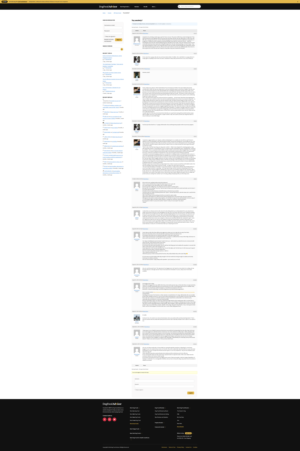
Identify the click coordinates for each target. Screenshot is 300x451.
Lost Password (107, 41)
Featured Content (159, 427)
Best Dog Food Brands (183, 408)
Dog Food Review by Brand (161, 411)
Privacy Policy (180, 447)
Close (298, 2)
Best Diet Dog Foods (135, 433)
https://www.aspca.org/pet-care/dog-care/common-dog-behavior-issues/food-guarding (174, 292)
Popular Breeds (159, 423)
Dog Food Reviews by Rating (162, 414)
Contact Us (188, 447)
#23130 (195, 33)
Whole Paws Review (117, 137)
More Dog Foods (134, 423)
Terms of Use (172, 447)
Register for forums (109, 39)
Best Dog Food (134, 411)
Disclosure (164, 447)
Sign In (119, 39)
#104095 (195, 326)
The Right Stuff (115, 132)
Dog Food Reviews (159, 408)
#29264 (195, 121)
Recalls (145, 7)
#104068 (195, 264)
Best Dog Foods (124, 7)
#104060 (195, 229)
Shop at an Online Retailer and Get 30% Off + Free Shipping (184, 437)
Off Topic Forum (117, 13)
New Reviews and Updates (161, 417)
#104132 (195, 344)
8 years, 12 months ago (159, 24)
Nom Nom (179, 423)
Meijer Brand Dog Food (116, 123)
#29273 (195, 136)
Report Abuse (145, 33)
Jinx (178, 420)
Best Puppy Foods (134, 429)
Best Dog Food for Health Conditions (139, 438)
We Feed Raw (180, 417)
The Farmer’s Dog (181, 411)
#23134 (195, 53)
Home (104, 13)
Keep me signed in (110, 36)
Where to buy (184, 433)
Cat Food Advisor (22, 1)
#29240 (195, 84)
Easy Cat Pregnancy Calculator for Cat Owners (111, 88)
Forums (109, 13)
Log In (191, 393)
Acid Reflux (114, 141)
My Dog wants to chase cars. (115, 162)
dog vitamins (115, 128)
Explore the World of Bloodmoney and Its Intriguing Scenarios (112, 57)
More (153, 7)
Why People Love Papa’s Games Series (112, 72)
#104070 (195, 311)
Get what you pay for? (115, 101)
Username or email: (109, 25)
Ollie (178, 414)
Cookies (195, 447)
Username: (137, 379)
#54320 (195, 179)
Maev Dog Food (114, 112)
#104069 (195, 280)
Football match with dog (117, 146)
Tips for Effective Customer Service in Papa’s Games (113, 80)
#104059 (195, 207)
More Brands (180, 427)
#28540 (195, 68)
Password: (107, 31)
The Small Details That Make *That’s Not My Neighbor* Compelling (113, 65)
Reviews (137, 7)
